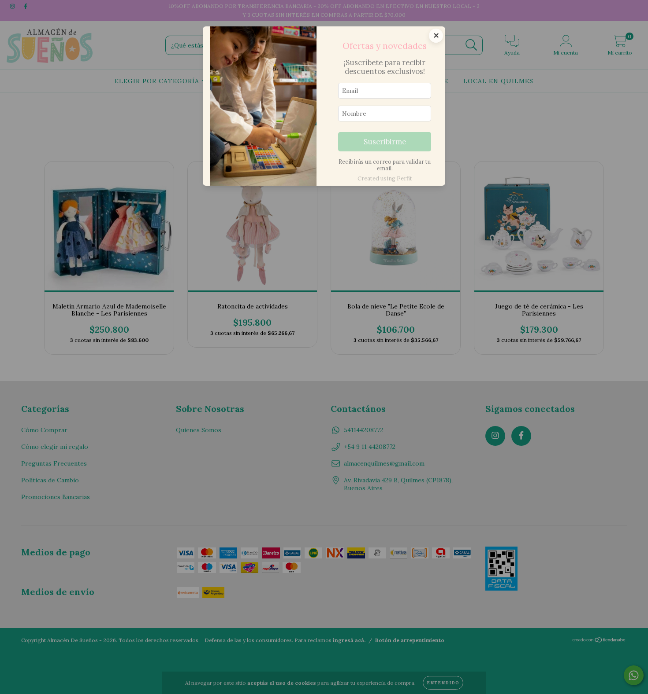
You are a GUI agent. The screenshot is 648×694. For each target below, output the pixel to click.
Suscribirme (385, 142)
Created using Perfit (385, 178)
